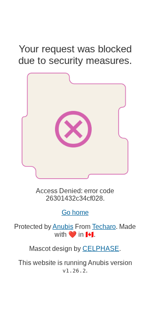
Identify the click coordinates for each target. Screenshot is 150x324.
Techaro (104, 226)
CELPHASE (100, 248)
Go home (75, 212)
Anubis (62, 226)
